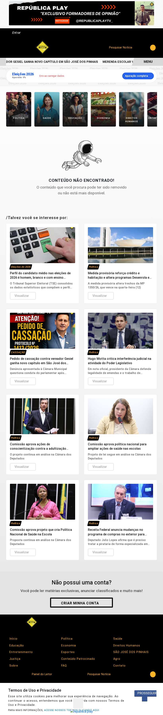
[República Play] (42, 47)
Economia (68, 645)
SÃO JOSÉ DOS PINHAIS (130, 652)
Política (66, 638)
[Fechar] (78, 703)
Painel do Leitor (42, 674)
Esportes (67, 652)
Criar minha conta (80, 603)
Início (12, 638)
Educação (16, 645)
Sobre (13, 665)
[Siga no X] (130, 622)
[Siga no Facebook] (109, 622)
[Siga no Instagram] (120, 622)
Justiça (14, 659)
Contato (119, 665)
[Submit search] (153, 48)
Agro (116, 659)
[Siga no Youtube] (141, 622)
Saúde (117, 638)
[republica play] (81, 13)
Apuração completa (136, 76)
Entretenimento (20, 652)
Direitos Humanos (126, 645)
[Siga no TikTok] (151, 622)
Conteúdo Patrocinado (77, 659)
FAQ (63, 665)
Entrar (16, 32)
